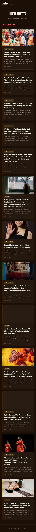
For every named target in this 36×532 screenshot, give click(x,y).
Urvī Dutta (7, 3)
